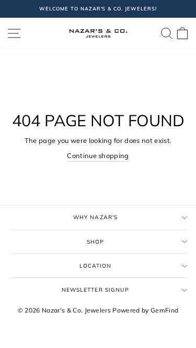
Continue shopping (98, 155)
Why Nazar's (95, 217)
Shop (95, 241)
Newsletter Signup (95, 289)
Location (95, 265)
